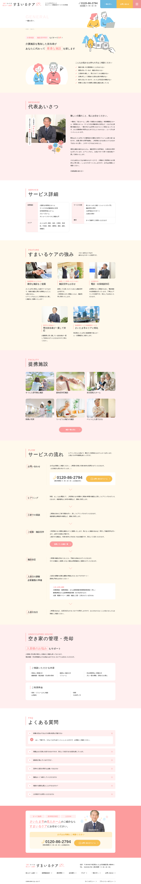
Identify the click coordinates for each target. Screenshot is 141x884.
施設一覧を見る (70, 429)
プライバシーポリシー (107, 881)
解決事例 (59, 873)
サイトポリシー (90, 881)
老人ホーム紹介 (30, 873)
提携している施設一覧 (61, 544)
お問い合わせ (124, 4)
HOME (27, 29)
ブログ (83, 873)
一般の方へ (108, 4)
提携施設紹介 (46, 873)
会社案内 (71, 873)
